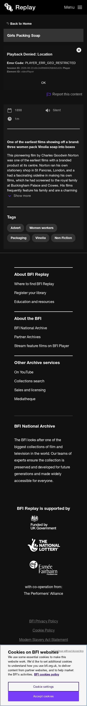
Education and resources (34, 301)
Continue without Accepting (68, 650)
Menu (69, 7)
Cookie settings (43, 686)
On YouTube (23, 372)
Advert (16, 228)
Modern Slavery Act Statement (43, 639)
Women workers (41, 228)
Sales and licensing (30, 390)
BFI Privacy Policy (43, 621)
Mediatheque (24, 399)
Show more (22, 195)
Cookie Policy (44, 630)
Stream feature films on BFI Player (41, 346)
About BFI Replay (31, 274)
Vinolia (40, 238)
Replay (25, 7)
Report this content (67, 94)
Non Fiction (63, 238)
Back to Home (20, 24)
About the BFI (27, 318)
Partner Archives (27, 337)
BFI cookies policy (46, 674)
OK (43, 82)
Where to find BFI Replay (34, 284)
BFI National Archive (30, 328)
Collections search (29, 381)
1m (17, 119)
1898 (18, 110)
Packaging (19, 238)
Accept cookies (43, 696)
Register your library (30, 292)
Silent (57, 110)
